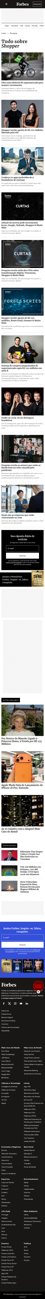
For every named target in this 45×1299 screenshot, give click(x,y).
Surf (3, 1196)
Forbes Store (6, 1014)
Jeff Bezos (5, 1058)
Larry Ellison (5, 1061)
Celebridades (29, 1189)
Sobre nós (5, 1011)
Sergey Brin (5, 1074)
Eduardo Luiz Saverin (32, 1051)
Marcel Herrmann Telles (33, 1061)
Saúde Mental (29, 1150)
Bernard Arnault (7, 1064)
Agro (7, 26)
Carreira (14, 26)
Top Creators (29, 1138)
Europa (26, 1260)
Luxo (3, 1228)
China (26, 1253)
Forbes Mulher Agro (8, 1283)
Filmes (26, 1186)
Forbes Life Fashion (8, 1257)
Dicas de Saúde (30, 1167)
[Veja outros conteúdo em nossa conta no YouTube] (21, 1003)
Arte (3, 1231)
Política (27, 1243)
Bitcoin (4, 1150)
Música (26, 1196)
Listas (27, 26)
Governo (27, 1257)
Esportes (5, 1179)
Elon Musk (5, 1051)
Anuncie (37, 4)
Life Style (5, 1211)
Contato (4, 1024)
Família (26, 1160)
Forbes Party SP (7, 1267)
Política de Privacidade (13, 562)
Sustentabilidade (30, 1218)
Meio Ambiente (31, 1211)
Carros (4, 1238)
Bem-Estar (29, 1147)
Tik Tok (4, 1100)
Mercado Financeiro (9, 1154)
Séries (26, 1182)
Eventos (27, 1192)
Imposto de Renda (8, 1174)
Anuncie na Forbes (8, 1021)
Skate (3, 1199)
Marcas (4, 1235)
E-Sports (4, 1186)
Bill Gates (5, 1078)
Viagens (4, 1218)
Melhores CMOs (30, 1116)
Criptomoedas (7, 1167)
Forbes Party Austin (9, 1263)
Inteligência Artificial (9, 1087)
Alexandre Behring (31, 1070)
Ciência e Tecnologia (10, 1083)
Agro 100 (27, 1087)
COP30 (27, 1228)
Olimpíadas (5, 1202)
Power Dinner (6, 1247)
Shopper (13, 33)
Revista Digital (7, 1017)
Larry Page (5, 1071)
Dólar (3, 1170)
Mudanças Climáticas (32, 1221)
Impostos (5, 1160)
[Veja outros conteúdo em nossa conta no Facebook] (3, 1003)
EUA (25, 1247)
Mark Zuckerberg (7, 1054)
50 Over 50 (28, 1100)
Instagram (5, 1097)
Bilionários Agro (30, 1090)
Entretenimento (31, 1179)
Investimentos (7, 1157)
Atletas (4, 1206)
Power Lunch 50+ (7, 1253)
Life (21, 26)
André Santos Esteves (32, 1074)
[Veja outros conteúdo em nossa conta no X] (9, 1003)
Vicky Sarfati (29, 1054)
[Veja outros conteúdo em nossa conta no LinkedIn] (26, 1003)
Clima (26, 1215)
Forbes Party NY (7, 1260)
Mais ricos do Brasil (32, 1047)
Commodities (6, 1164)
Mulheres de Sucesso (32, 1131)
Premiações (28, 1199)
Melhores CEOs (30, 1109)
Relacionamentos (31, 1157)
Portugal (4, 1215)
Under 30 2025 (29, 1141)
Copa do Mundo (7, 1182)
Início (3, 33)
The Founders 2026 (31, 1135)
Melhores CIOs (29, 1113)
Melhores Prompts (8, 1090)
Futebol (4, 1192)
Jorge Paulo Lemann (32, 1058)
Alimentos (28, 1225)
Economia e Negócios (11, 1147)
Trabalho (27, 1164)
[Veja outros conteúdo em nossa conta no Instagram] (15, 1003)
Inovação (5, 1093)
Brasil (26, 1250)
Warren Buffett (7, 1068)
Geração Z (28, 1154)
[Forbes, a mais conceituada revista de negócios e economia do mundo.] (22, 4)
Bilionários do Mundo (32, 1097)
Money (35, 26)
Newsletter (5, 1031)
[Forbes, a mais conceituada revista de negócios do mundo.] (22, 985)
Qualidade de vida (8, 1225)
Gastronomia (6, 1221)
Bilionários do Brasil (31, 1093)
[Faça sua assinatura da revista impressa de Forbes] (6, 965)
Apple (3, 1103)
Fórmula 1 (4, 1189)
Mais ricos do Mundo (10, 1047)
